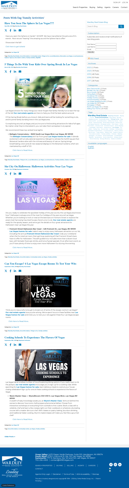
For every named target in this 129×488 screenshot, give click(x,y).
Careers (115, 7)
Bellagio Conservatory (23, 137)
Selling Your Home (93, 109)
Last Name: (91, 47)
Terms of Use (68, 474)
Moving (119, 117)
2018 (89, 77)
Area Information (101, 117)
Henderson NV (92, 96)
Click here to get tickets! (15, 47)
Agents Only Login (42, 474)
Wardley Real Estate (97, 115)
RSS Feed (94, 58)
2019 (89, 74)
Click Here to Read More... (23, 150)
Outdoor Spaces (118, 132)
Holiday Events (92, 98)
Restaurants (118, 129)
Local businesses (108, 130)
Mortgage (90, 105)
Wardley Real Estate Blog (97, 22)
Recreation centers (94, 134)
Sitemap (95, 474)
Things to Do (115, 119)
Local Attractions (102, 121)
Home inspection (108, 137)
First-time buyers (109, 125)
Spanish (91, 148)
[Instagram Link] (115, 464)
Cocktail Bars (118, 135)
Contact (124, 7)
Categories (93, 85)
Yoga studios (100, 132)
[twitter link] (6, 30)
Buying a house (113, 115)
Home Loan (118, 122)
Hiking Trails (108, 132)
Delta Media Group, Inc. (85, 479)
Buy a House (91, 92)
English (91, 147)
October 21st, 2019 (10, 169)
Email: (89, 49)
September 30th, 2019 (11, 266)
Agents (107, 7)
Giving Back (91, 94)
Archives (92, 63)
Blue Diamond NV (93, 89)
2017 (89, 81)
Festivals (114, 134)
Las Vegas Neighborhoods (96, 101)
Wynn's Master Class (53, 401)
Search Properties (80, 7)
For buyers (99, 135)
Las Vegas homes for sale (59, 137)
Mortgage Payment (93, 124)
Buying (92, 7)
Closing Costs (99, 125)
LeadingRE (92, 127)
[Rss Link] (120, 464)
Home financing (94, 138)
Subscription (93, 33)
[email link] (20, 30)
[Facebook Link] (111, 464)
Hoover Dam (104, 129)
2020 (89, 71)
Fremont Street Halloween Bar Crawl (43, 234)
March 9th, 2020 (9, 67)
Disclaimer (57, 474)
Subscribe (91, 52)
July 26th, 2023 (9, 26)
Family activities (105, 134)
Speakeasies (98, 137)
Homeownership (93, 99)
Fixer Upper (115, 124)
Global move (107, 127)
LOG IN (125, 2)
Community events (104, 119)
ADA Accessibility (83, 474)
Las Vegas (115, 127)
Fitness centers (118, 130)
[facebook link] (10, 30)
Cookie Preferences (8, 485)
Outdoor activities (116, 138)
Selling (99, 7)
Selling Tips (96, 129)
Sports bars (91, 132)
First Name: (91, 44)
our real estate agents (25, 385)
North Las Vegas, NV (94, 107)
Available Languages (97, 143)
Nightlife (91, 137)
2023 (89, 67)
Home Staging (119, 125)
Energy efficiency (105, 138)
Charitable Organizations (95, 130)
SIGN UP (116, 2)
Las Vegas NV (92, 103)
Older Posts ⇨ (10, 436)
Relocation (100, 127)
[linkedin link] (15, 30)
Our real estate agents (23, 113)
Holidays (111, 129)
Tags (90, 112)
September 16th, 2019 (11, 340)
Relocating (112, 117)
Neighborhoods (93, 119)
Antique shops (118, 137)
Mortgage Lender (106, 124)
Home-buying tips (108, 135)
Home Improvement (108, 122)
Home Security (97, 122)
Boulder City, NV (93, 90)
